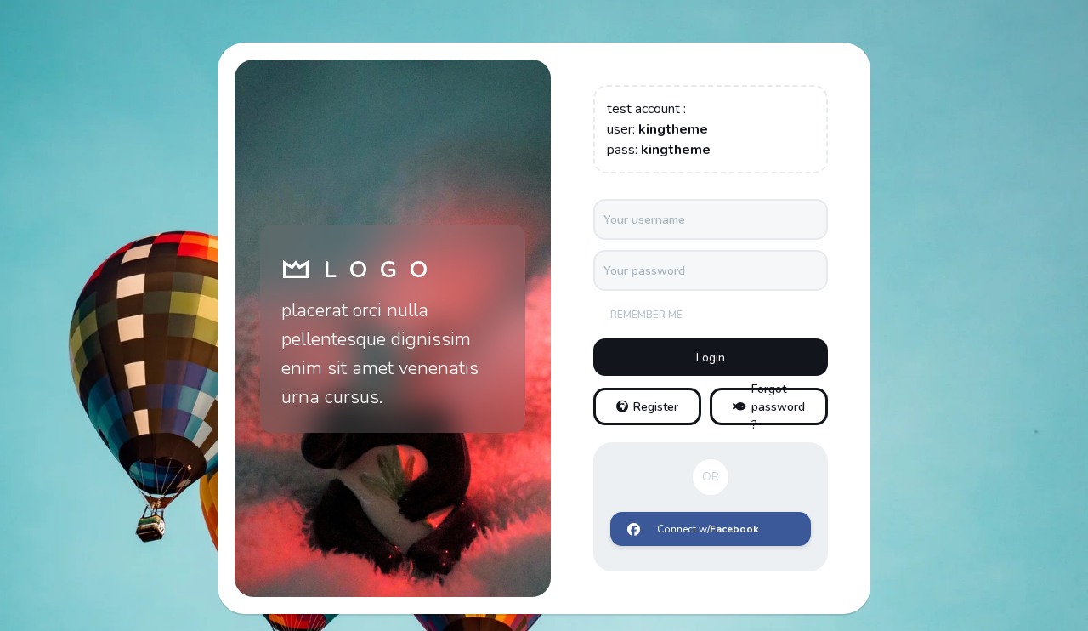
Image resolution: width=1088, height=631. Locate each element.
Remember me (646, 314)
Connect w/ (708, 529)
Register (655, 407)
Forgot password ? (778, 406)
